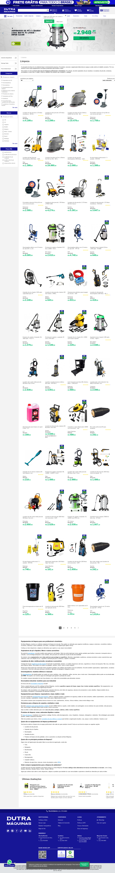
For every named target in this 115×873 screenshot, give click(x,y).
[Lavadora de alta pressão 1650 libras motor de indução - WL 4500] (100, 466)
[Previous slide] (3, 33)
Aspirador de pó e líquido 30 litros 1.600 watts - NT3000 (99, 248)
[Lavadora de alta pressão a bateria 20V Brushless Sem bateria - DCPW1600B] (55, 422)
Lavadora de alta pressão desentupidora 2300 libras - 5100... (77, 158)
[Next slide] (112, 33)
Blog (59, 825)
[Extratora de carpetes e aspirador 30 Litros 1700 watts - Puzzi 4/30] (55, 332)
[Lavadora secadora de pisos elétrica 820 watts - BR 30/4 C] (55, 376)
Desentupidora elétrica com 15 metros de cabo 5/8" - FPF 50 (77, 248)
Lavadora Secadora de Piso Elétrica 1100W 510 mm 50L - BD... (77, 113)
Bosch (47, 521)
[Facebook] (17, 830)
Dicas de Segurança (82, 828)
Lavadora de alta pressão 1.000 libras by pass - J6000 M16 (65, 786)
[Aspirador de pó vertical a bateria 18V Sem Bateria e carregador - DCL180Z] (33, 466)
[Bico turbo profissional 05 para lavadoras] (100, 421)
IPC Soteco (48, 252)
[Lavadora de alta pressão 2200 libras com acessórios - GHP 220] (78, 556)
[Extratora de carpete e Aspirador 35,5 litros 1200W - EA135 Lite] (55, 242)
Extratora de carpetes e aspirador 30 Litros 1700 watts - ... (54, 337)
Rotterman (93, 117)
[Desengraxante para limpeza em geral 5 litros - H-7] (33, 421)
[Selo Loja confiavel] (62, 854)
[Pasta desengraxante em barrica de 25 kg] (33, 601)
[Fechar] (15, 863)
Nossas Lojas (42, 823)
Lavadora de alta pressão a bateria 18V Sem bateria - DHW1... (55, 293)
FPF (24, 252)
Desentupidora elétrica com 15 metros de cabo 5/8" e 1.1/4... (32, 248)
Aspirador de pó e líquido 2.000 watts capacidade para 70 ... (32, 293)
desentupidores (27, 674)
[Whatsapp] (8, 830)
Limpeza (23, 57)
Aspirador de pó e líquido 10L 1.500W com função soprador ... (77, 337)
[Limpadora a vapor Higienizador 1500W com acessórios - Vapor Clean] (78, 421)
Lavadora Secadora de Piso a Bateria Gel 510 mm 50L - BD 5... (55, 158)
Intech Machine (72, 431)
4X (23, 386)
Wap (24, 162)
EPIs (59, 762)
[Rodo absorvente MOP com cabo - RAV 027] (109, 788)
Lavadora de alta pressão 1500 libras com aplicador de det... (54, 607)
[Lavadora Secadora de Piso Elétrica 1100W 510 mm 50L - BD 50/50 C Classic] (78, 107)
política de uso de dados (40, 866)
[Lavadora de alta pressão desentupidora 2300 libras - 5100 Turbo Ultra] (78, 152)
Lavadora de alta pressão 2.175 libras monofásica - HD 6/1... (32, 113)
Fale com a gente (101, 823)
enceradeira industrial (37, 683)
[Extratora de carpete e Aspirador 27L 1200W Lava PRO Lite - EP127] (78, 511)
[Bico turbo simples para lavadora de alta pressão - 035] (100, 556)
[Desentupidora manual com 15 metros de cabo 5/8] (100, 601)
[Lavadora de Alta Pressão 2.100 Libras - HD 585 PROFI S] (81, 788)
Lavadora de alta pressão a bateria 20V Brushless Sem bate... (55, 426)
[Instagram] (12, 830)
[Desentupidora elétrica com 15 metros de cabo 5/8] (33, 242)
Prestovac (70, 296)
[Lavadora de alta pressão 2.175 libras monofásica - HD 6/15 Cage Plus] (33, 107)
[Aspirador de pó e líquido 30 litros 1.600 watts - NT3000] (100, 242)
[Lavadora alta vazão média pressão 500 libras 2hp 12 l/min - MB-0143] (33, 376)
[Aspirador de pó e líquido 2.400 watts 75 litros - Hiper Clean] (100, 332)
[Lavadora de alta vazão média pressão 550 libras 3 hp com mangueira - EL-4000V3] (33, 511)
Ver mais (14, 107)
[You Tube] (25, 830)
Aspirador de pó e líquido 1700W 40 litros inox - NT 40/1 (99, 517)
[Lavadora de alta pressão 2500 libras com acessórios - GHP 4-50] (55, 511)
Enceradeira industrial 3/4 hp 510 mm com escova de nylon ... (32, 203)
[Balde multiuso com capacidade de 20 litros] (78, 602)
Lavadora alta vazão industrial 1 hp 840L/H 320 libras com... (99, 382)
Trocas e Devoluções (82, 825)
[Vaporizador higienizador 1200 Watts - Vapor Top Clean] (55, 556)
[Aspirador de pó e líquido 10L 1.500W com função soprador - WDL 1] (78, 332)
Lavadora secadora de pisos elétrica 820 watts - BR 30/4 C (54, 382)
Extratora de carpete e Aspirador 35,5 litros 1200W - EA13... (55, 248)
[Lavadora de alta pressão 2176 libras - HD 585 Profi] (55, 107)
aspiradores (31, 653)
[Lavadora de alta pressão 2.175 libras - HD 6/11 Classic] (78, 197)
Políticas (79, 820)
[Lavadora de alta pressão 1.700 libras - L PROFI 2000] (55, 197)
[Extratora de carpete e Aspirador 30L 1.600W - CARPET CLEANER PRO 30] (55, 466)
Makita (47, 296)
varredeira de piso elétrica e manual (52, 719)
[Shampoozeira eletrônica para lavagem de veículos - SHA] (78, 287)
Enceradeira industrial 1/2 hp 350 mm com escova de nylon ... (100, 113)
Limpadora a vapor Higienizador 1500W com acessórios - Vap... (78, 427)
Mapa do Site (42, 828)
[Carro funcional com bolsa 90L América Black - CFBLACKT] (78, 376)
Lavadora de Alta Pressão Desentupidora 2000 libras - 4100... (32, 158)
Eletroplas (25, 521)
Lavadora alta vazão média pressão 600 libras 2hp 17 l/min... (77, 472)
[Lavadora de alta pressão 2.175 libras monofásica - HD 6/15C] (100, 197)
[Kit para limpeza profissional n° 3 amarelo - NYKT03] (100, 152)
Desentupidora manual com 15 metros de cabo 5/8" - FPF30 (100, 607)
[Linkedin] (30, 830)
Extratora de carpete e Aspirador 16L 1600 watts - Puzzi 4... (32, 337)
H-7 (24, 431)
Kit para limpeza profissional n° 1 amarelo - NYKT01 (31, 562)
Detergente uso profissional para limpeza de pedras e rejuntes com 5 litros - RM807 (38, 787)
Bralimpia (92, 162)
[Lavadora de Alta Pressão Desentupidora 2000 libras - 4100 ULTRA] (33, 152)
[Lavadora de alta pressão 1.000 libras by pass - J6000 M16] (54, 788)
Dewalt (47, 430)
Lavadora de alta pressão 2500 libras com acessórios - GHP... (54, 517)
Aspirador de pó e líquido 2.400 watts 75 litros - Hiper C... (99, 337)
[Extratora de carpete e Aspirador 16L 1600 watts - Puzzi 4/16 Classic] (33, 332)
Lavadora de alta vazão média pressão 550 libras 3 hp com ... (33, 517)
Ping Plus (25, 611)
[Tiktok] (21, 830)
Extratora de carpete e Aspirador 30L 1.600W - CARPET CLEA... (54, 472)
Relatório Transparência (45, 825)
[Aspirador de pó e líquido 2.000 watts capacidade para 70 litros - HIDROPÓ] (33, 287)
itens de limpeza (27, 715)
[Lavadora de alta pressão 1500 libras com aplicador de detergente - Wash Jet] (55, 601)
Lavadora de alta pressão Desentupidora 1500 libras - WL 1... (99, 293)
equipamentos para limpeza (40, 696)
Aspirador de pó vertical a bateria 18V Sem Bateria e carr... (32, 472)
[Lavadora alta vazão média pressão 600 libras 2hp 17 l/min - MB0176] (78, 466)
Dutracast (60, 820)
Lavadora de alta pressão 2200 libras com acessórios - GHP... (77, 562)
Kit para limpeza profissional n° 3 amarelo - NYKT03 (98, 158)
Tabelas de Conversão (64, 823)
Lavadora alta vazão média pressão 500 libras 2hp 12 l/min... (32, 382)
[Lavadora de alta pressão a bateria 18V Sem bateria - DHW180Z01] (55, 287)
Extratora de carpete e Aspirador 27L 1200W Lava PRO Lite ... (77, 517)
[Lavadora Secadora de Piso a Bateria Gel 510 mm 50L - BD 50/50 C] (55, 152)
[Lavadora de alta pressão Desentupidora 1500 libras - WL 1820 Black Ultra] (100, 287)
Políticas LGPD (81, 823)
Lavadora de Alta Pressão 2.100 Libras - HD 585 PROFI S (93, 786)
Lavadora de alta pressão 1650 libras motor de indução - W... (99, 472)
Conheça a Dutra (43, 820)
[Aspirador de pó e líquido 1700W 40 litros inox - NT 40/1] (100, 511)
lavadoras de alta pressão (39, 664)
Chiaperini (92, 386)
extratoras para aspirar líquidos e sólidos (37, 706)
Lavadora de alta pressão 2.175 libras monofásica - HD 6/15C (100, 203)
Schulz (24, 296)
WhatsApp (101, 820)
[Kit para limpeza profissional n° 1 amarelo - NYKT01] (33, 556)
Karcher (25, 117)
